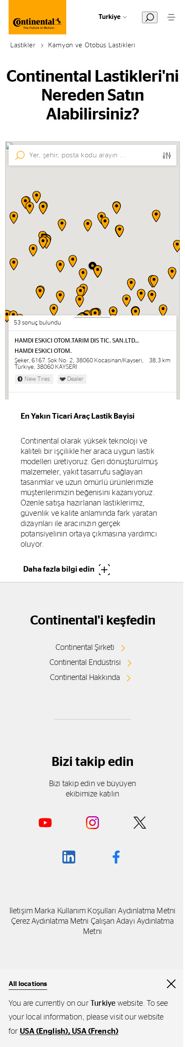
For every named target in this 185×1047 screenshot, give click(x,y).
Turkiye (109, 17)
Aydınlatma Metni (146, 911)
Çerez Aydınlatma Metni (50, 921)
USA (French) (95, 1031)
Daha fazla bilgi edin (59, 569)
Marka (44, 911)
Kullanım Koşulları (87, 911)
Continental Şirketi (85, 648)
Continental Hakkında (85, 678)
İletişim (21, 911)
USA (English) (44, 1031)
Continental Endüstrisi (85, 663)
